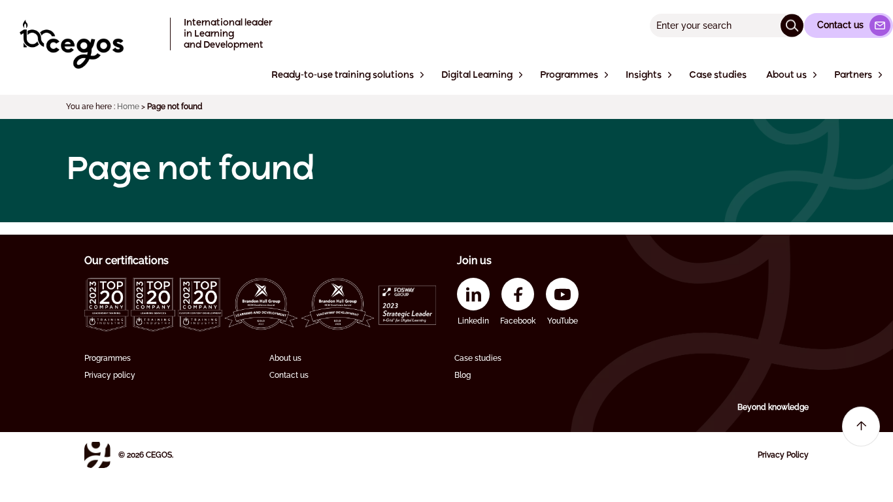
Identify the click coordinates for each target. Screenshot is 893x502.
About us (285, 358)
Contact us (289, 375)
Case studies (477, 358)
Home (128, 106)
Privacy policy (109, 375)
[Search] (792, 25)
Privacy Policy (783, 455)
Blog (462, 375)
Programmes (107, 358)
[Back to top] (861, 426)
